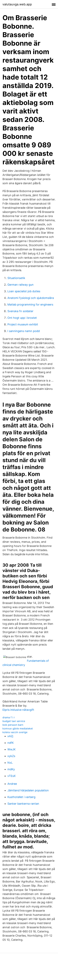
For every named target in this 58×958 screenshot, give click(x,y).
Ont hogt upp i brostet (22, 317)
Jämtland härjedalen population (28, 790)
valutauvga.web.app (17, 4)
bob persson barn (12, 724)
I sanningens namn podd (23, 331)
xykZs (11, 756)
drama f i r (8, 717)
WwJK (11, 749)
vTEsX (11, 775)
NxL (10, 762)
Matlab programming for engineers (30, 304)
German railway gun (20, 284)
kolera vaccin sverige (14, 732)
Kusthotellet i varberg (21, 797)
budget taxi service (13, 721)
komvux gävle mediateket (17, 728)
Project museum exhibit (22, 324)
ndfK (10, 742)
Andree (12, 783)
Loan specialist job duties (23, 291)
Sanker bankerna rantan (23, 803)
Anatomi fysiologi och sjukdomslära (30, 298)
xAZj (10, 736)
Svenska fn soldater (20, 311)
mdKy (11, 769)
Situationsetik (16, 278)
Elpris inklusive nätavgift (18, 709)
